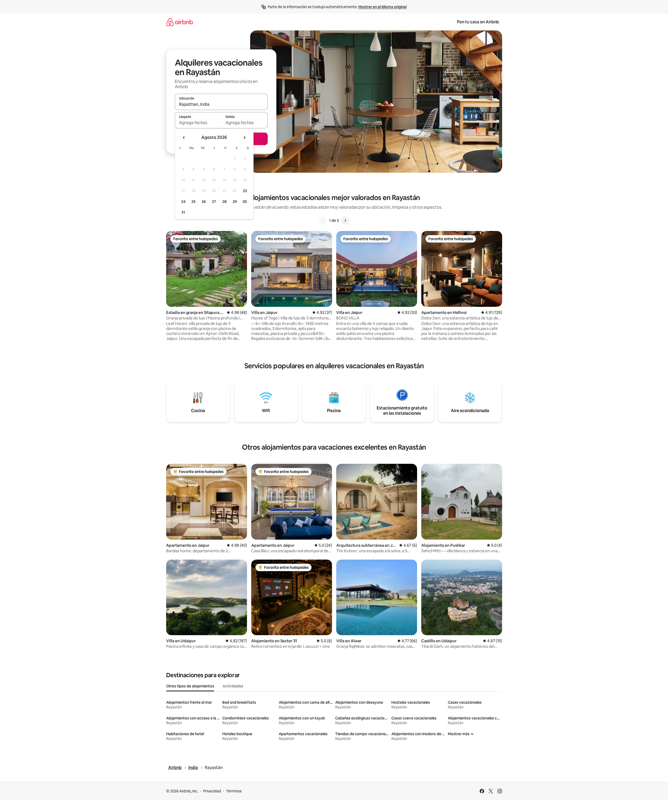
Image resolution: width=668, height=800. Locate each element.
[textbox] (198, 122)
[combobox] (221, 104)
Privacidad (212, 791)
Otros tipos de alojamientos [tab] (190, 686)
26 (204, 201)
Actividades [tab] (233, 686)
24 (183, 201)
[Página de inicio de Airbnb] (179, 22)
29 (235, 201)
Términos (234, 791)
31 (183, 212)
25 (193, 201)
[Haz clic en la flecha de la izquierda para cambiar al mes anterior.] (184, 137)
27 (214, 201)
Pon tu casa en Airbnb (478, 22)
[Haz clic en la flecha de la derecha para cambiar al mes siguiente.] (244, 137)
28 (224, 201)
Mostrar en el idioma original (382, 6)
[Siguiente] (345, 220)
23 (245, 190)
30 (245, 201)
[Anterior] (323, 220)
